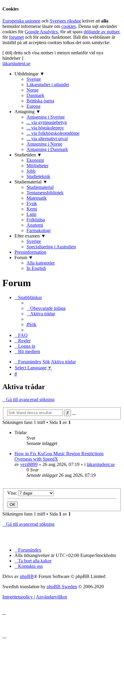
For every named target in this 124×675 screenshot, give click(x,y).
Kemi (31, 208)
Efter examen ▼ (30, 235)
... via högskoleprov (45, 127)
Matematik (36, 198)
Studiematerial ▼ (31, 181)
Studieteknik (38, 176)
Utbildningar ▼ (29, 73)
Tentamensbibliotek (45, 192)
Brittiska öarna (40, 100)
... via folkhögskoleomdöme (52, 133)
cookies (68, 26)
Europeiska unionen (21, 20)
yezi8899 (29, 464)
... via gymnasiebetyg (46, 122)
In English (36, 268)
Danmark (35, 95)
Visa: (12, 492)
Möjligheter (37, 165)
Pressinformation (30, 252)
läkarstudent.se (16, 63)
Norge (32, 89)
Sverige (33, 79)
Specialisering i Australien (51, 246)
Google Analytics (41, 31)
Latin (31, 214)
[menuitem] (46, 308)
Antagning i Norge (44, 144)
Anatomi (34, 225)
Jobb (31, 171)
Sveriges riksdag (65, 20)
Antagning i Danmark (47, 149)
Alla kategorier (40, 262)
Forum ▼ (23, 257)
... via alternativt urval (47, 138)
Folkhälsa (35, 219)
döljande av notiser (101, 31)
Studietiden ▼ (28, 154)
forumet (16, 37)
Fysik (31, 203)
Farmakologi (38, 230)
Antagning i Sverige (45, 117)
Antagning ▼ (27, 111)
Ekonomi (35, 160)
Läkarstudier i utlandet (47, 84)
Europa (33, 106)
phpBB (27, 576)
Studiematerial (40, 187)
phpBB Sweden (62, 586)
